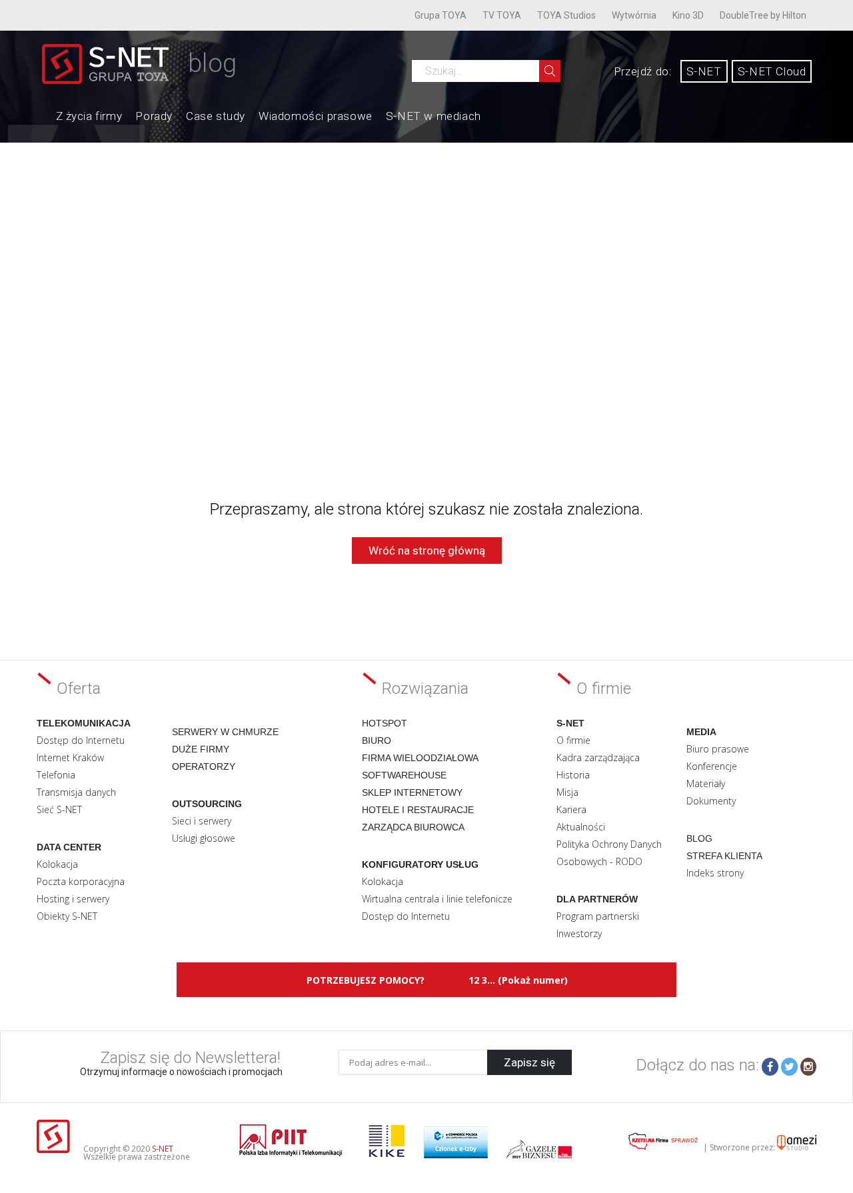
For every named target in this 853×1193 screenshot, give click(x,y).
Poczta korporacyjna (81, 881)
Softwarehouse (404, 775)
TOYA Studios (566, 15)
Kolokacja (57, 864)
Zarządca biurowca (413, 827)
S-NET (704, 71)
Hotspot (384, 723)
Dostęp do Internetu (81, 740)
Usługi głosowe (203, 838)
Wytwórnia (634, 15)
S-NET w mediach (433, 116)
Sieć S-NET (59, 809)
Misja (567, 792)
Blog (699, 838)
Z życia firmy (89, 116)
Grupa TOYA (440, 15)
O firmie (573, 740)
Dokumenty (711, 800)
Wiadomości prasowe (316, 116)
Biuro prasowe (717, 748)
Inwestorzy (579, 933)
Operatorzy (203, 766)
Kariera (571, 809)
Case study (215, 116)
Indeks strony (715, 872)
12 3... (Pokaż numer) (518, 980)
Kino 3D (688, 15)
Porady (154, 116)
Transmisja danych (76, 792)
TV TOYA (501, 15)
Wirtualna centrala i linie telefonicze (437, 898)
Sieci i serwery (201, 820)
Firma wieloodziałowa (420, 757)
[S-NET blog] (110, 80)
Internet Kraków (70, 757)
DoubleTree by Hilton (763, 15)
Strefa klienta (724, 855)
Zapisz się (529, 1062)
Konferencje (711, 766)
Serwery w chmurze (225, 731)
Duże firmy (200, 749)
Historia (573, 774)
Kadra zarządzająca (598, 757)
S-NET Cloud (772, 71)
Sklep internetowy (412, 792)
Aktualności (580, 826)
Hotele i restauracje (418, 809)
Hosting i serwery (73, 898)
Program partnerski (597, 916)
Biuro (376, 740)
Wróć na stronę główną (427, 550)
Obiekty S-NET (67, 916)
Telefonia (56, 774)
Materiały (705, 783)
